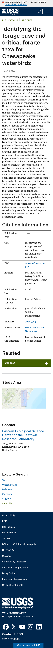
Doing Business (10, 573)
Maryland (7, 494)
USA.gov (6, 556)
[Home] (10, 14)
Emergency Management (15, 579)
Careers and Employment (15, 567)
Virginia (6, 498)
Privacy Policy (9, 533)
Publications (10, 20)
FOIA (4, 521)
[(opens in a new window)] (5, 626)
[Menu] (48, 12)
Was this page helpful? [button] (28, 645)
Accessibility (8, 515)
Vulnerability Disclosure (14, 562)
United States (9, 484)
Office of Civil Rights (12, 585)
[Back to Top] (43, 638)
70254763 (30, 321)
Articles (27, 20)
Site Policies (8, 527)
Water (5, 480)
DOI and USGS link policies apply (19, 544)
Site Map (6, 538)
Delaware (7, 489)
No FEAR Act (8, 550)
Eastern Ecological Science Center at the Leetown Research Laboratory (23, 435)
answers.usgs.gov (11, 638)
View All (6, 503)
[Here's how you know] (26, 3)
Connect (10, 362)
